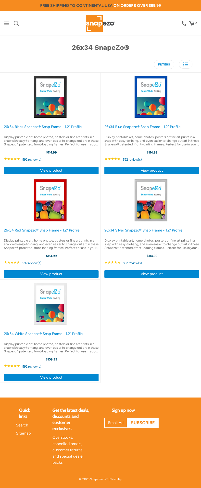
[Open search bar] (18, 23)
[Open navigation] (6, 23)
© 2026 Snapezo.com (93, 479)
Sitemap (23, 433)
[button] (185, 64)
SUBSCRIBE (143, 422)
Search (22, 425)
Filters (164, 64)
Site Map (116, 479)
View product (51, 170)
